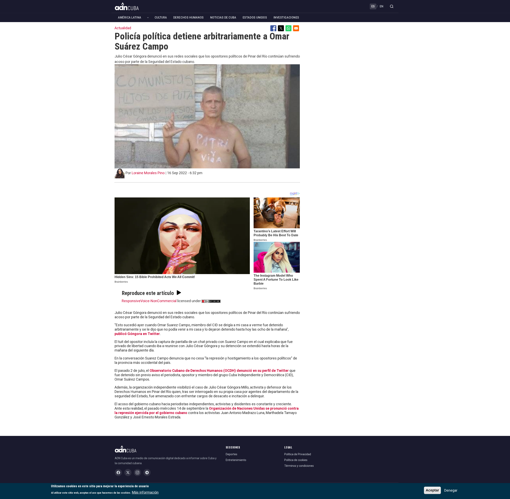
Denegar (450, 490)
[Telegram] (147, 472)
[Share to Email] (296, 28)
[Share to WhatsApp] (288, 28)
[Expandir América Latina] (147, 17)
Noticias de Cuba (223, 17)
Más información (145, 492)
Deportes (231, 454)
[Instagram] (137, 472)
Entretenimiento (236, 460)
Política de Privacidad (297, 454)
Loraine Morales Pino (148, 173)
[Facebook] (118, 472)
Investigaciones (286, 17)
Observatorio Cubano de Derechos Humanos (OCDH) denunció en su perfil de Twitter (219, 370)
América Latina (129, 17)
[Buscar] (391, 6)
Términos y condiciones (299, 465)
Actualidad (123, 28)
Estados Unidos (255, 17)
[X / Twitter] (127, 472)
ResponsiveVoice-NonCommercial (149, 301)
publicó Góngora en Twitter (137, 334)
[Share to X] (281, 28)
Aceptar (432, 490)
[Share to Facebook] (273, 28)
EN (381, 6)
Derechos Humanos (188, 17)
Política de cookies (295, 460)
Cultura (161, 17)
